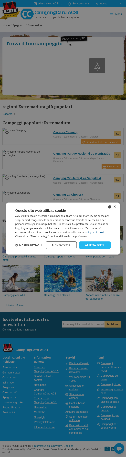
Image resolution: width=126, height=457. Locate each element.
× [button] (114, 206)
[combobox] (110, 207)
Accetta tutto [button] (94, 245)
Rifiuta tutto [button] (61, 245)
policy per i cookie (94, 232)
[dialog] (63, 228)
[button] (28, 245)
